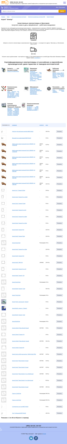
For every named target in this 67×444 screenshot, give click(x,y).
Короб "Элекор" (50, 16)
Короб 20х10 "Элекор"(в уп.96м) (19, 216)
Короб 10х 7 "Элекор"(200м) (18, 190)
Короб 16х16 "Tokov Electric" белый (20, 367)
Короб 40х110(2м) (16, 242)
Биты (54, 89)
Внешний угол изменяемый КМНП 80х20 (21, 138)
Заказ (8, 91)
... (36, 80)
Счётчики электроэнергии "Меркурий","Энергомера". (15, 105)
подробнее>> (37, 57)
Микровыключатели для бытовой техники (13, 97)
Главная (3, 16)
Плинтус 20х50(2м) (16, 393)
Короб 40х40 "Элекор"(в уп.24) (19, 269)
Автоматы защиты (32, 108)
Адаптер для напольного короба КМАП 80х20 (22, 131)
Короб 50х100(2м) (16, 282)
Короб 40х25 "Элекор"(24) (18, 256)
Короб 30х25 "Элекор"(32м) (18, 236)
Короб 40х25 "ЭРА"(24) (17, 262)
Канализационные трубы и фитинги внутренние (36, 79)
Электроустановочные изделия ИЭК (36, 16)
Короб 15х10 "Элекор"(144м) (18, 203)
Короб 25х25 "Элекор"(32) (18, 229)
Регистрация (62, 7)
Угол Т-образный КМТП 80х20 (19, 413)
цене (47, 125)
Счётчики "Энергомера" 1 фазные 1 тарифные (13, 112)
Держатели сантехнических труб (35, 72)
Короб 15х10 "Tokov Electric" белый (20, 360)
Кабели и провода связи (58, 74)
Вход (57, 7)
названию (14, 125)
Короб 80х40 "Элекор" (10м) (18, 315)
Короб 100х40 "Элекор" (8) (18, 334)
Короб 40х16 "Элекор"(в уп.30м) (19, 249)
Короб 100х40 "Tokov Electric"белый (20, 328)
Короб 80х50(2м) (16, 321)
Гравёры (55, 91)
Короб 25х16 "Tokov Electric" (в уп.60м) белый (22, 380)
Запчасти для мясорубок (13, 71)
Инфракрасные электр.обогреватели (35, 89)
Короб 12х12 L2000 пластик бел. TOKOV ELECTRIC (24, 354)
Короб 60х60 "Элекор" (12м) (18, 288)
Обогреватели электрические (33, 93)
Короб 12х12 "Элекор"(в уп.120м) (19, 197)
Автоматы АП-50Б (32, 107)
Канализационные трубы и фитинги (36, 76)
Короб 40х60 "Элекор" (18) (18, 275)
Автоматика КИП (32, 106)
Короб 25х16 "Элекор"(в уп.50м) (19, 223)
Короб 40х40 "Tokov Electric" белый (20, 387)
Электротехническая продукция (18, 16)
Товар (8, 16)
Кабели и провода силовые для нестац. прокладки (58, 76)
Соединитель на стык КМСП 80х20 (20, 406)
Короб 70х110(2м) (16, 295)
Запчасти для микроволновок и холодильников (13, 92)
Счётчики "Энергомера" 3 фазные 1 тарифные (13, 114)
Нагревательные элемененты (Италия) (12, 88)
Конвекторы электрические (36, 91)
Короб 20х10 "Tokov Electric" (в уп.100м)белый (22, 373)
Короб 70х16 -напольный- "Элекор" (20, 301)
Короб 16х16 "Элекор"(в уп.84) (19, 210)
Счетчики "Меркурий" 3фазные (13, 110)
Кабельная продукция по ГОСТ (58, 70)
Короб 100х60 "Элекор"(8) (18, 347)
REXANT (54, 73)
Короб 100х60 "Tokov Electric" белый (20, 341)
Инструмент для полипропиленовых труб (36, 75)
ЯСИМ (44, 433)
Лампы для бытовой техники (13, 94)
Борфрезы (61, 89)
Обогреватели (34, 87)
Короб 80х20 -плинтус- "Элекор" (19, 308)
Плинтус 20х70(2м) (16, 400)
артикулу (42, 125)
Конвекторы (33, 90)
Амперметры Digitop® (32, 110)
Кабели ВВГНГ (60, 73)
